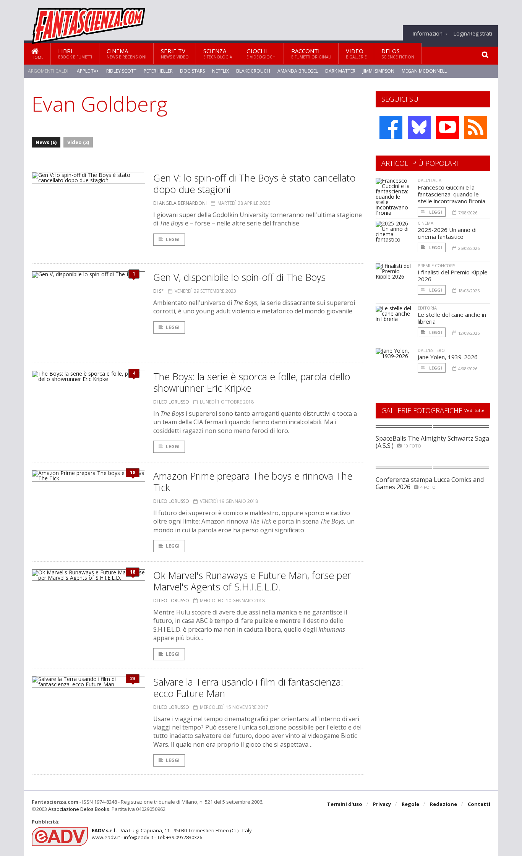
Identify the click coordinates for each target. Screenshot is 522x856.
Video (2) (78, 142)
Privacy (382, 804)
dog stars (192, 71)
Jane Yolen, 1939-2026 (448, 357)
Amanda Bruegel (297, 71)
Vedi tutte (474, 410)
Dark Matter (340, 71)
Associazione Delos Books (78, 809)
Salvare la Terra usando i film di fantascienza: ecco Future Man (248, 687)
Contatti (479, 804)
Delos (397, 53)
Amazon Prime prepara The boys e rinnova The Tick (252, 481)
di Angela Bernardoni (180, 203)
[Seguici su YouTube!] (447, 127)
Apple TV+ (88, 71)
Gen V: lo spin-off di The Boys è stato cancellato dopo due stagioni (254, 183)
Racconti (311, 53)
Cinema (126, 53)
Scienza (217, 53)
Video (356, 53)
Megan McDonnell (424, 71)
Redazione (443, 804)
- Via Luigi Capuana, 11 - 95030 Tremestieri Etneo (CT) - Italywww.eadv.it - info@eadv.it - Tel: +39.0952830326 (172, 834)
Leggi (173, 239)
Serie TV (175, 53)
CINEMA (425, 223)
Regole (410, 804)
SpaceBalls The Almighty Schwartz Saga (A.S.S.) (432, 442)
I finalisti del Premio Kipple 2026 (453, 275)
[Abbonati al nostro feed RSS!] (476, 127)
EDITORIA (427, 308)
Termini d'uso (344, 804)
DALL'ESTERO (431, 350)
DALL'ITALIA (429, 180)
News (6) (46, 142)
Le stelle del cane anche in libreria (452, 318)
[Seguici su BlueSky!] (419, 127)
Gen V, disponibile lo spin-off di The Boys (239, 277)
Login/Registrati (472, 33)
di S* (158, 291)
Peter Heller (158, 71)
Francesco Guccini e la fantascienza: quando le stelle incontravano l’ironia (451, 194)
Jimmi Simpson (378, 71)
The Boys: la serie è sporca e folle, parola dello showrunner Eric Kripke (251, 382)
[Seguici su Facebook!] (391, 127)
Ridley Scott (121, 71)
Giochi (261, 53)
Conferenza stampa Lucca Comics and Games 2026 (430, 483)
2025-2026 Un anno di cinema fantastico (447, 233)
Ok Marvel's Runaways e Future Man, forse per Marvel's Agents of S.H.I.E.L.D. (252, 581)
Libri (75, 53)
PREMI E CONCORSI (437, 265)
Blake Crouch (253, 71)
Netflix (220, 71)
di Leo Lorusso (171, 402)
